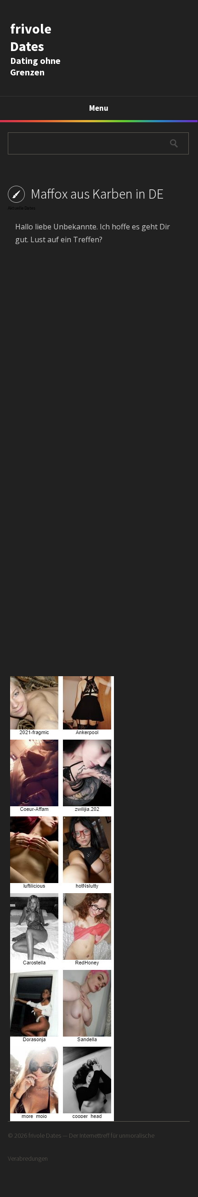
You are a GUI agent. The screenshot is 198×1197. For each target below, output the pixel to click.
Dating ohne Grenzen (35, 66)
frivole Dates (30, 37)
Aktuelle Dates (21, 208)
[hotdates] (62, 1118)
